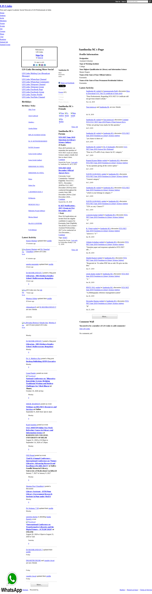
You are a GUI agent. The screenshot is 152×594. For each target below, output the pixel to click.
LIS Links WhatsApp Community (35, 82)
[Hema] (24, 182)
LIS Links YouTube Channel (33, 97)
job (41, 290)
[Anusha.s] (24, 125)
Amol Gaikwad (33, 116)
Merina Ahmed (33, 217)
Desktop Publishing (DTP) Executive (41, 361)
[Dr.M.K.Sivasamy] (24, 151)
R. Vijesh (89, 228)
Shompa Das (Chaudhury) (35, 486)
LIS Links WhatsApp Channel (34, 79)
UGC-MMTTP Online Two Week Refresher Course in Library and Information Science (39, 430)
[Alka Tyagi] (24, 113)
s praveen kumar (92, 215)
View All (74, 127)
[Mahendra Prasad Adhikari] (24, 214)
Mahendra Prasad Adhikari (36, 211)
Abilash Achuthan (92, 242)
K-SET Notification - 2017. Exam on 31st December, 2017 (67, 208)
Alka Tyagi (31, 109)
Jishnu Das (31, 185)
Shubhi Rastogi (91, 258)
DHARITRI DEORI (33, 560)
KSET (65, 238)
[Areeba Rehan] (24, 132)
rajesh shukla (90, 274)
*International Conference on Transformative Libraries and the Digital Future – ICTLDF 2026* (40, 527)
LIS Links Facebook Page (32, 89)
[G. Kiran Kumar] (67, 115)
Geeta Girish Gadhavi (35, 154)
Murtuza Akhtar (31, 298)
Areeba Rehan (32, 128)
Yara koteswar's (108, 120)
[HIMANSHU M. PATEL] (24, 170)
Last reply (74, 162)
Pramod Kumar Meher (94, 160)
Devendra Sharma (92, 301)
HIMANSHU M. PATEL (36, 166)
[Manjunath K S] (73, 115)
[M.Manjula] (24, 201)
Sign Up (117, 1)
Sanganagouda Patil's (110, 91)
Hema (30, 179)
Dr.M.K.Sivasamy (34, 147)
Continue (62, 160)
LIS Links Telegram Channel (33, 84)
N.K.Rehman (32, 230)
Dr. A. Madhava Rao (33, 358)
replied (98, 91)
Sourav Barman (31, 241)
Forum (61, 92)
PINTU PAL (90, 287)
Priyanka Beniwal (32, 323)
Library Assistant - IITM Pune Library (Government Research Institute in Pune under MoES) (39, 494)
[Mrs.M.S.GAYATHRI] (24, 227)
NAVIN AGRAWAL (93, 174)
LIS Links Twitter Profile (32, 94)
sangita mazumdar (32, 264)
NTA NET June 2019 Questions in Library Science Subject (67, 139)
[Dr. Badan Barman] (61, 121)
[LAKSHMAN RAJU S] (24, 195)
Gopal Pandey (31, 373)
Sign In (124, 1)
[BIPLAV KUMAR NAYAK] (24, 138)
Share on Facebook (67, 83)
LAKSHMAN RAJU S (35, 192)
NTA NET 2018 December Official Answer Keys (66, 170)
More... (39, 585)
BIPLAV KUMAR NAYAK (37, 135)
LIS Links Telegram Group (33, 87)
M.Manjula (31, 198)
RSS (23, 586)
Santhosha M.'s (108, 133)
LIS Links (6, 5)
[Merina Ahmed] (24, 220)
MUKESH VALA (34, 204)
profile (49, 241)
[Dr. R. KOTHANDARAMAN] (24, 144)
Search (150, 1)
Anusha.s (31, 122)
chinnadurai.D (31, 307)
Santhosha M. (91, 91)
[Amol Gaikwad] (24, 119)
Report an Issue (132, 590)
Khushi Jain (44, 323)
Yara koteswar (91, 107)
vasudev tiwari (49, 560)
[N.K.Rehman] (24, 233)
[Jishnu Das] (24, 189)
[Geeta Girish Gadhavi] (24, 157)
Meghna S (52, 323)
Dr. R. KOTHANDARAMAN (37, 141)
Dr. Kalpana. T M (32, 508)
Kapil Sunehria (31, 425)
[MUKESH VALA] (24, 208)
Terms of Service (146, 590)
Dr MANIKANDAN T (34, 273)
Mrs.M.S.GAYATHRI (35, 223)
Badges (122, 590)
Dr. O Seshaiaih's (109, 147)
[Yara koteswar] (61, 115)
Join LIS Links (84, 329)
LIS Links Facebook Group (33, 92)
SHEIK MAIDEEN (33, 404)
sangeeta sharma (31, 517)
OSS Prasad (30, 455)
